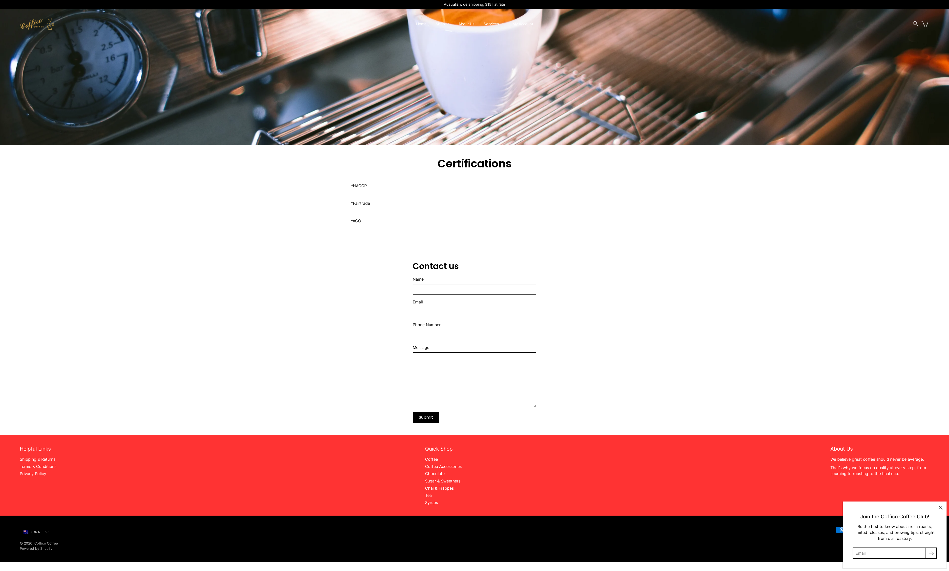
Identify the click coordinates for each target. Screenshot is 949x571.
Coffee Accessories (443, 466)
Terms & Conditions (38, 466)
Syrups (431, 502)
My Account (523, 24)
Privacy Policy (33, 473)
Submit (426, 417)
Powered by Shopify (36, 548)
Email (418, 301)
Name (418, 279)
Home (421, 24)
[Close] (941, 507)
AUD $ (35, 531)
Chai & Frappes (439, 488)
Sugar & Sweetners (442, 481)
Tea (428, 495)
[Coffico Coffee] (37, 23)
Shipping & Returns (37, 459)
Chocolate (435, 473)
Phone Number (427, 324)
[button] (915, 24)
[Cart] (925, 24)
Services (491, 24)
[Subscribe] (931, 553)
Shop (440, 24)
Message (421, 347)
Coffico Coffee (46, 543)
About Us (466, 24)
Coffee (431, 459)
